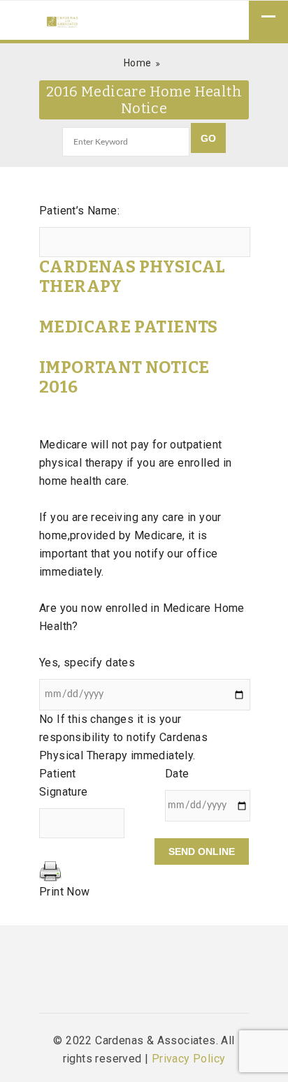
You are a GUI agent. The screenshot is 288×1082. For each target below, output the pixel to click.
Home (138, 62)
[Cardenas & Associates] (62, 23)
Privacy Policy (189, 1058)
